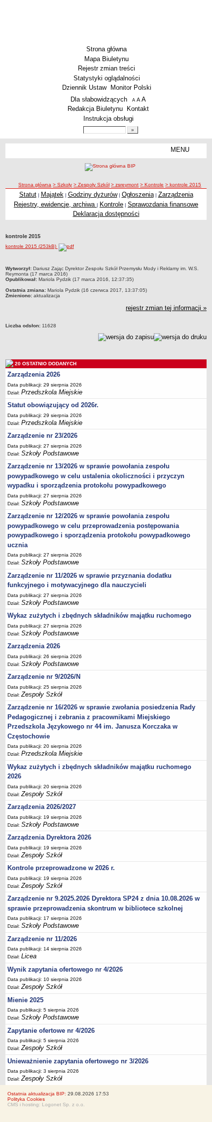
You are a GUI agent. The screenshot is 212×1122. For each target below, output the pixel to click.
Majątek (52, 194)
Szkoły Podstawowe (50, 453)
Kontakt (138, 108)
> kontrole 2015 (183, 184)
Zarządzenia (175, 194)
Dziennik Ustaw (84, 87)
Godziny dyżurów (92, 194)
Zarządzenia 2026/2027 (41, 806)
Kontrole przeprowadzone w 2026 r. (61, 868)
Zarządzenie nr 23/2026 (42, 435)
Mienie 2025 (25, 1000)
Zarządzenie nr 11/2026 (42, 939)
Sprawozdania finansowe (163, 204)
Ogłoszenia (138, 194)
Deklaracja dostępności (106, 213)
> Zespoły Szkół (91, 184)
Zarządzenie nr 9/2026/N (43, 676)
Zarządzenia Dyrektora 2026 (49, 837)
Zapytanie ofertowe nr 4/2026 (51, 1030)
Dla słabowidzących (99, 99)
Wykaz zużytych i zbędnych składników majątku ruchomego (99, 615)
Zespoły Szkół (41, 694)
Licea (28, 956)
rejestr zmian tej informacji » (166, 308)
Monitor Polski (130, 87)
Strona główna (106, 49)
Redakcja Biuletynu (95, 108)
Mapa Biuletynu (106, 59)
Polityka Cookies (26, 1099)
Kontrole (111, 204)
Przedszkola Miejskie (51, 392)
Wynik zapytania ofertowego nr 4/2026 (65, 969)
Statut (27, 194)
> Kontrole (152, 184)
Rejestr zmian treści (106, 68)
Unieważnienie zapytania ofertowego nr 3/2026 (77, 1061)
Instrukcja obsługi (108, 118)
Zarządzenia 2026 (33, 374)
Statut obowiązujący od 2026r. (53, 405)
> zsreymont (125, 184)
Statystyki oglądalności (106, 78)
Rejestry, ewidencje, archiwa (55, 204)
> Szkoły (62, 184)
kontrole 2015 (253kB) (31, 246)
